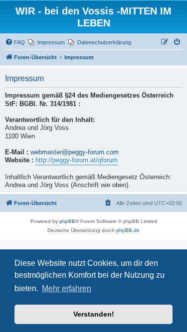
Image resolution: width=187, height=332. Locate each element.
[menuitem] (15, 42)
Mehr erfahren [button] (66, 288)
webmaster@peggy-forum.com (74, 152)
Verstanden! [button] (93, 314)
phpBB (67, 221)
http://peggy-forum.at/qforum (76, 160)
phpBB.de (128, 230)
